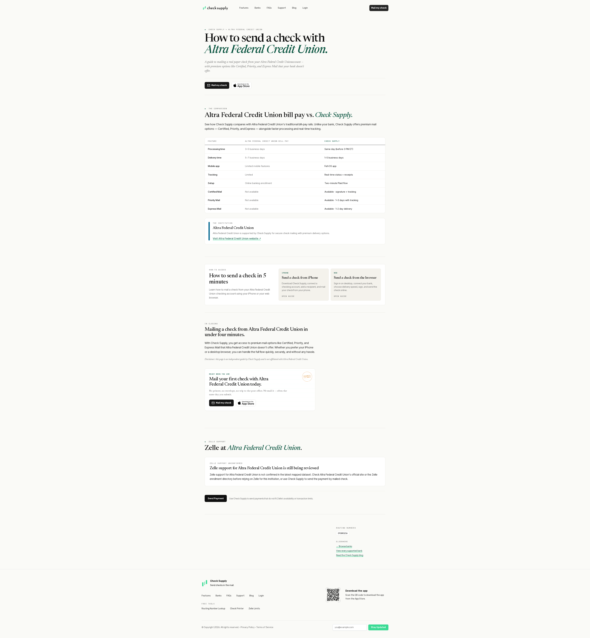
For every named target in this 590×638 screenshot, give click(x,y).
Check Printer (237, 608)
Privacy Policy (248, 627)
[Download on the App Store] (241, 85)
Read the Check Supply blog (349, 555)
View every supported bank (349, 550)
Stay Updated (378, 627)
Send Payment (216, 498)
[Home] (216, 8)
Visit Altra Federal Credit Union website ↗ (237, 238)
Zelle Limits (254, 608)
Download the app (356, 590)
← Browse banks (344, 546)
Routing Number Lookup (213, 608)
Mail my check (379, 8)
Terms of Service (264, 627)
